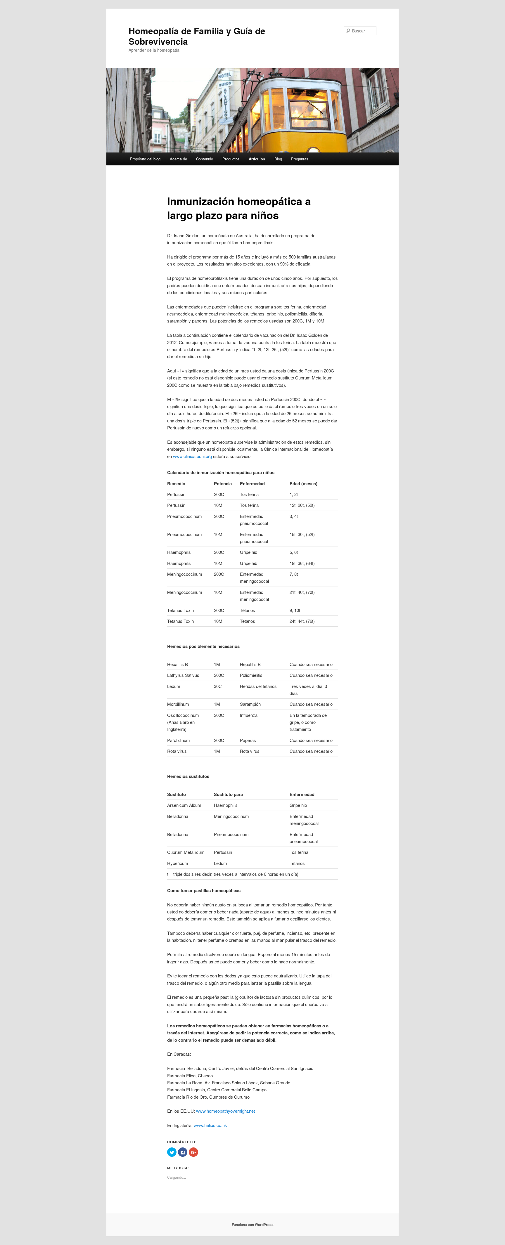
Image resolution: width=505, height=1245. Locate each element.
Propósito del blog (145, 159)
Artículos (257, 159)
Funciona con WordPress (253, 1224)
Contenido (204, 159)
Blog (278, 159)
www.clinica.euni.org (192, 456)
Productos (231, 159)
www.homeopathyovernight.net (225, 1111)
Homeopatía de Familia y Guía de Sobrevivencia (197, 35)
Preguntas (299, 159)
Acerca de (178, 159)
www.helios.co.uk (210, 1125)
